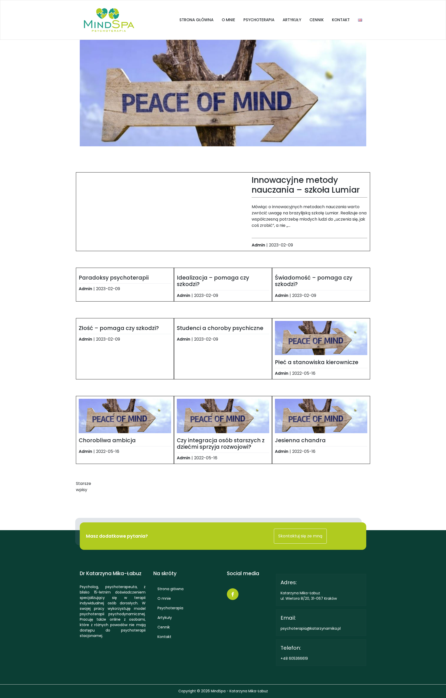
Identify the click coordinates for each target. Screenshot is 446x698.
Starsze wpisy (83, 487)
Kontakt (341, 19)
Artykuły (292, 19)
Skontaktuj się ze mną (300, 536)
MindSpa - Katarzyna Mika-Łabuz (239, 691)
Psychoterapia (258, 19)
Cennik (316, 19)
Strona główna (196, 19)
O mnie (228, 19)
